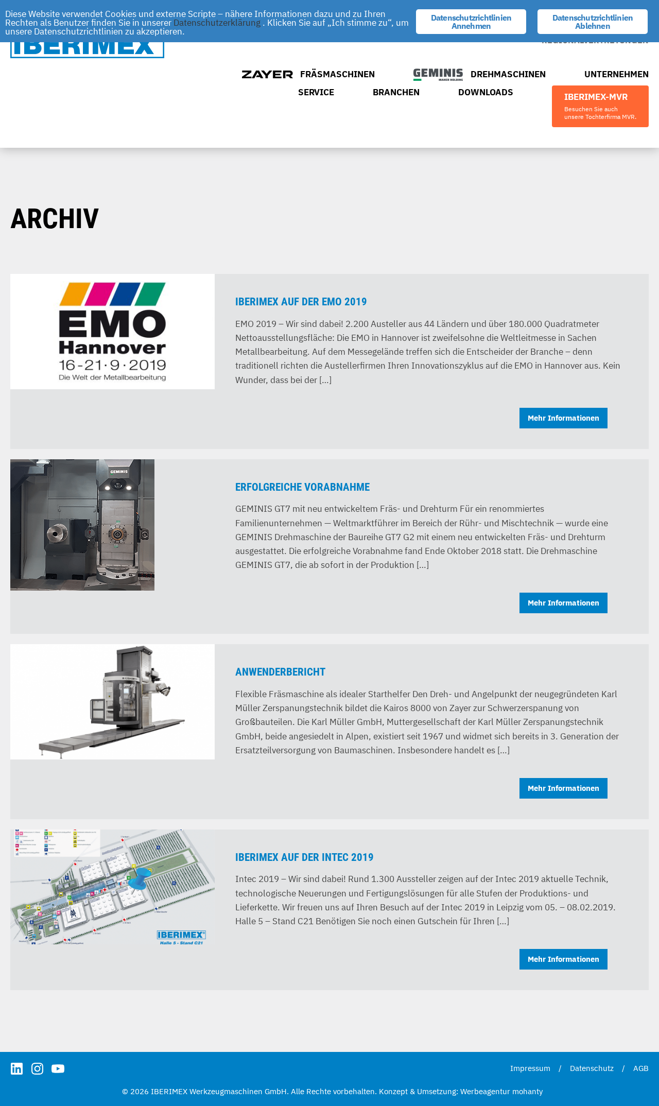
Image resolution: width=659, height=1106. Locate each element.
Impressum (530, 1068)
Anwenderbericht (280, 672)
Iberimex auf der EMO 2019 (301, 302)
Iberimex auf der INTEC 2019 (304, 857)
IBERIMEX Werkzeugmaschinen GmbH (87, 44)
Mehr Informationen (563, 418)
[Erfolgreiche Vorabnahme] (82, 523)
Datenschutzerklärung (217, 22)
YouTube (57, 1068)
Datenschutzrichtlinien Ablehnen (592, 21)
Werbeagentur (485, 1091)
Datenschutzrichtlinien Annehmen (471, 21)
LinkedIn (16, 1068)
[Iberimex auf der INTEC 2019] (112, 885)
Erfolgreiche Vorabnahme (302, 487)
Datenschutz (592, 1068)
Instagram (37, 1068)
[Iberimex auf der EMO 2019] (112, 330)
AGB (641, 1068)
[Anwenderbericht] (112, 700)
